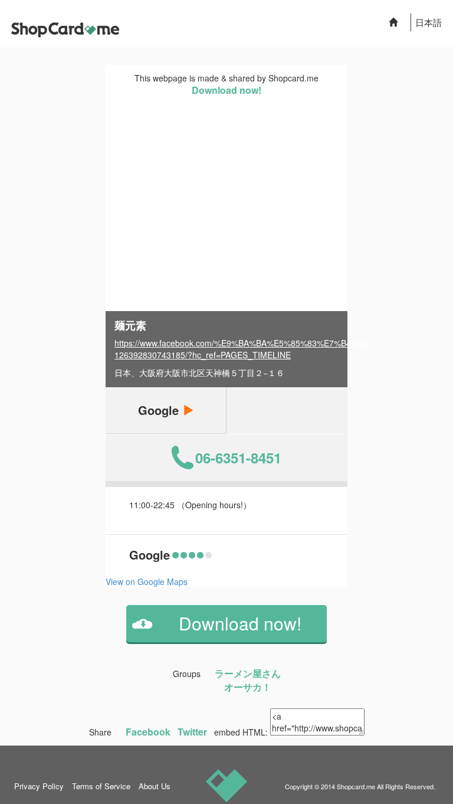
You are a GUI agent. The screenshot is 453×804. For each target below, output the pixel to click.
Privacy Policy (39, 786)
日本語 (428, 22)
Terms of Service (101, 786)
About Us (154, 786)
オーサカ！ (247, 687)
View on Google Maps (147, 581)
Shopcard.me (356, 786)
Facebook (148, 731)
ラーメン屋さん (248, 673)
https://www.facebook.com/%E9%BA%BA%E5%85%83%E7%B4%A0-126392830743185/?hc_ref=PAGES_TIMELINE (242, 349)
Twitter (192, 731)
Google (160, 410)
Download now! (226, 90)
